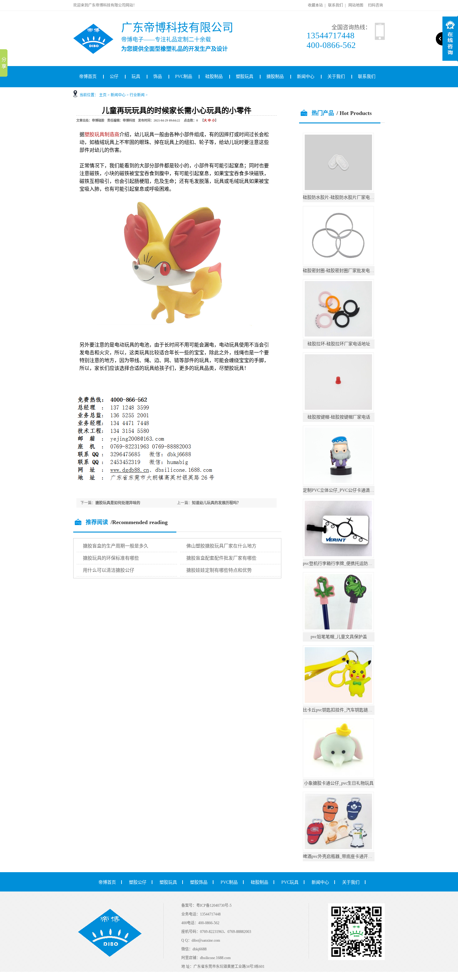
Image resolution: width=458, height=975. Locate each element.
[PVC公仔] (101, 26)
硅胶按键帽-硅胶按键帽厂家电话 (339, 417)
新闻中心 (305, 76)
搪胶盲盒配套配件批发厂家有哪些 (221, 558)
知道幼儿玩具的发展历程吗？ (216, 503)
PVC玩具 (289, 882)
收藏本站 (315, 5)
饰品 (157, 76)
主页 (103, 95)
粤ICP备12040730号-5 (213, 905)
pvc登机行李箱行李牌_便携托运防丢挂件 (342, 563)
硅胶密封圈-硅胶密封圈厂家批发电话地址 (343, 270)
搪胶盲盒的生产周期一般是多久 (115, 545)
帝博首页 (88, 76)
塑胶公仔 (137, 882)
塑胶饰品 (199, 882)
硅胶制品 (214, 76)
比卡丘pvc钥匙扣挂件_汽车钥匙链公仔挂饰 (344, 710)
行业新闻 (137, 95)
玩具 (135, 76)
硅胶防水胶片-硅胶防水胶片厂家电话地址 (343, 197)
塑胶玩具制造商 (101, 134)
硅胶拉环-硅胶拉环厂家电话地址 (339, 344)
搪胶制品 (275, 76)
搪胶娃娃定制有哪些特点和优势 (219, 570)
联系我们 (335, 5)
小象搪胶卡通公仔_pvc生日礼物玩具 (339, 783)
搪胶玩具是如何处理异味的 (117, 503)
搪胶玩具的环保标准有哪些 (111, 558)
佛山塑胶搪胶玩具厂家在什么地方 (221, 545)
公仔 (114, 76)
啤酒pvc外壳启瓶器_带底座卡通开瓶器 (340, 856)
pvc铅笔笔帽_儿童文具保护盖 (339, 636)
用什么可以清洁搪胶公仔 (108, 570)
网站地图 (355, 5)
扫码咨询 (375, 5)
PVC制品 (183, 76)
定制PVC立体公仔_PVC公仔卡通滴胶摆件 (343, 490)
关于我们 (336, 76)
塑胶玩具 (244, 76)
